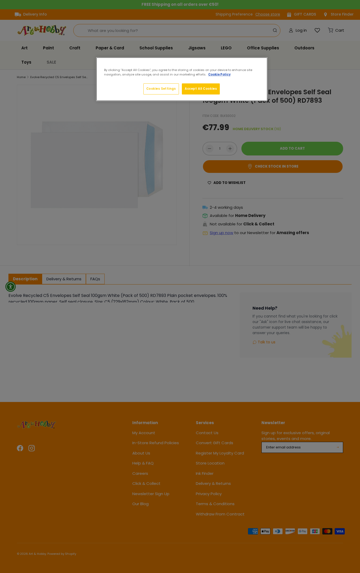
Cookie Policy (219, 74)
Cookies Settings (161, 89)
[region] (181, 79)
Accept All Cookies (201, 89)
